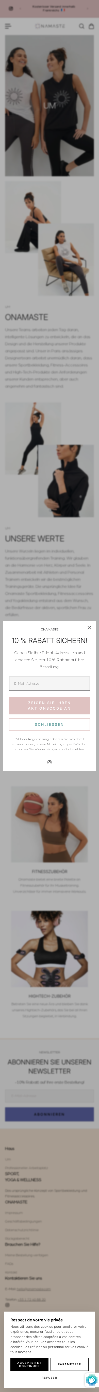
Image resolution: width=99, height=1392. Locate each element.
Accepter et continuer (29, 1364)
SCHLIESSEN (49, 724)
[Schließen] (89, 627)
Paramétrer (69, 1364)
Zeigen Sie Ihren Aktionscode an (49, 705)
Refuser (49, 1377)
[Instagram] (49, 762)
